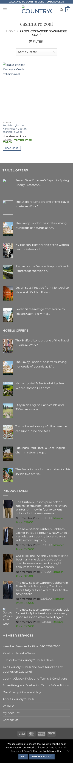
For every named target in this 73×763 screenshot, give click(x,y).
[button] (5, 9)
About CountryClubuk (18, 699)
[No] (68, 752)
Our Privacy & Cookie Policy (22, 692)
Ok (23, 756)
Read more (11, 148)
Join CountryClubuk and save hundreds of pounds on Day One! (32, 669)
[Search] (61, 9)
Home (10, 31)
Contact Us (10, 720)
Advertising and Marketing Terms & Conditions (36, 685)
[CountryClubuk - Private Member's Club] (37, 9)
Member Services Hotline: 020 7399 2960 (31, 646)
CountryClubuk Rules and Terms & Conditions (35, 678)
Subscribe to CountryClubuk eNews (28, 660)
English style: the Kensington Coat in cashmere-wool (15, 128)
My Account (11, 713)
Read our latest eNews (19, 653)
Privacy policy (42, 756)
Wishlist (8, 706)
